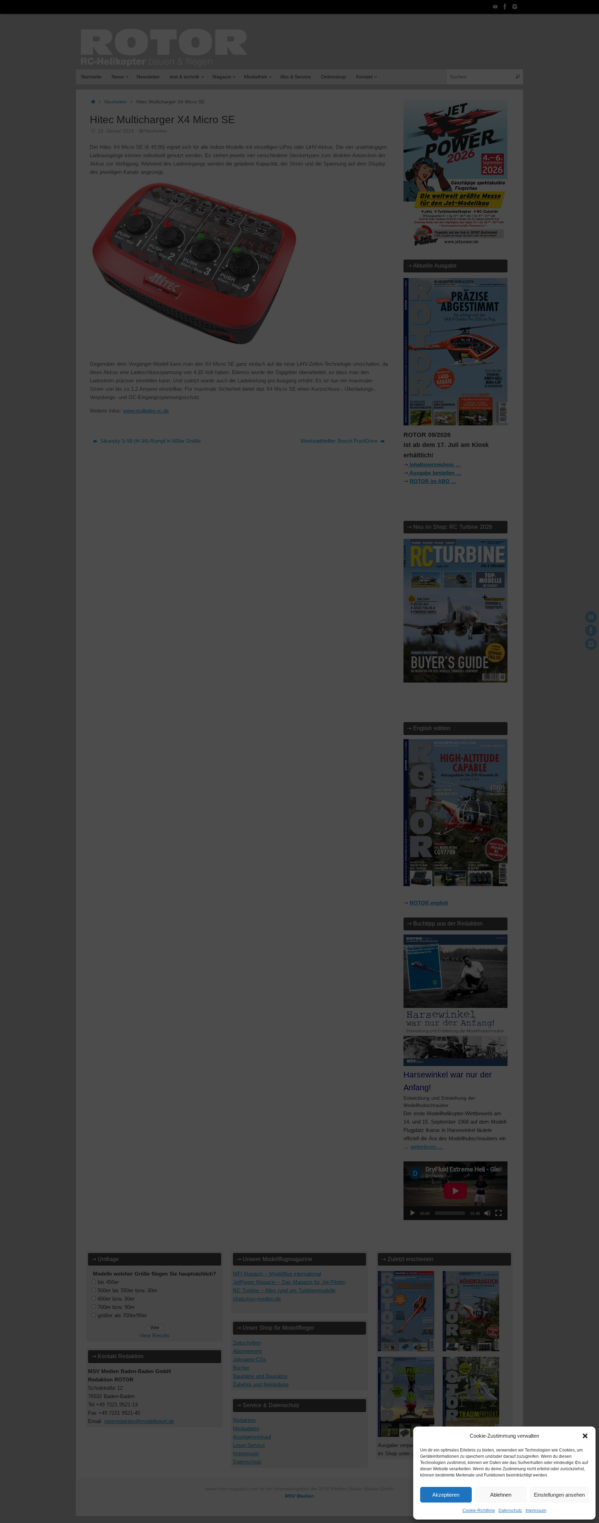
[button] (585, 1435)
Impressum (536, 1510)
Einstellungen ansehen (559, 1495)
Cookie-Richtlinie (478, 1510)
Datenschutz (510, 1510)
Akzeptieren (445, 1495)
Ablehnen (500, 1495)
